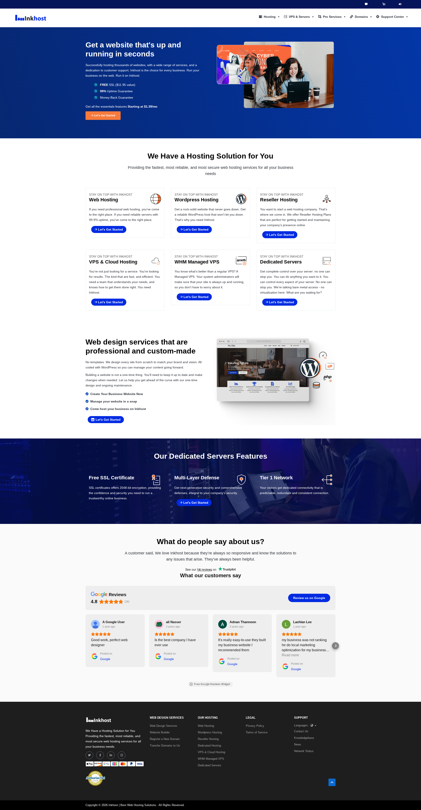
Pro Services (332, 16)
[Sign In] (400, 4)
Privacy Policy (255, 725)
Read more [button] (290, 655)
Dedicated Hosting (209, 745)
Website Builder (160, 732)
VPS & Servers (299, 16)
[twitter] (89, 755)
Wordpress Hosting (210, 732)
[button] (85, 645)
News (297, 744)
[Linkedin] (111, 755)
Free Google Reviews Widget (212, 684)
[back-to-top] (331, 782)
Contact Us (301, 731)
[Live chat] (366, 4)
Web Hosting (206, 725)
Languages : (302, 725)
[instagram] (121, 755)
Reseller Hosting (208, 739)
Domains (361, 16)
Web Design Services (163, 725)
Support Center (392, 16)
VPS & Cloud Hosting (211, 752)
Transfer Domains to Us (165, 745)
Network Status (304, 751)
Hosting (269, 16)
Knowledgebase (304, 738)
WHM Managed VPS (211, 758)
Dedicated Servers (209, 765)
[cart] (383, 4)
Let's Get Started (104, 115)
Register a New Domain (165, 739)
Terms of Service (257, 732)
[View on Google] (95, 624)
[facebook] (100, 755)
